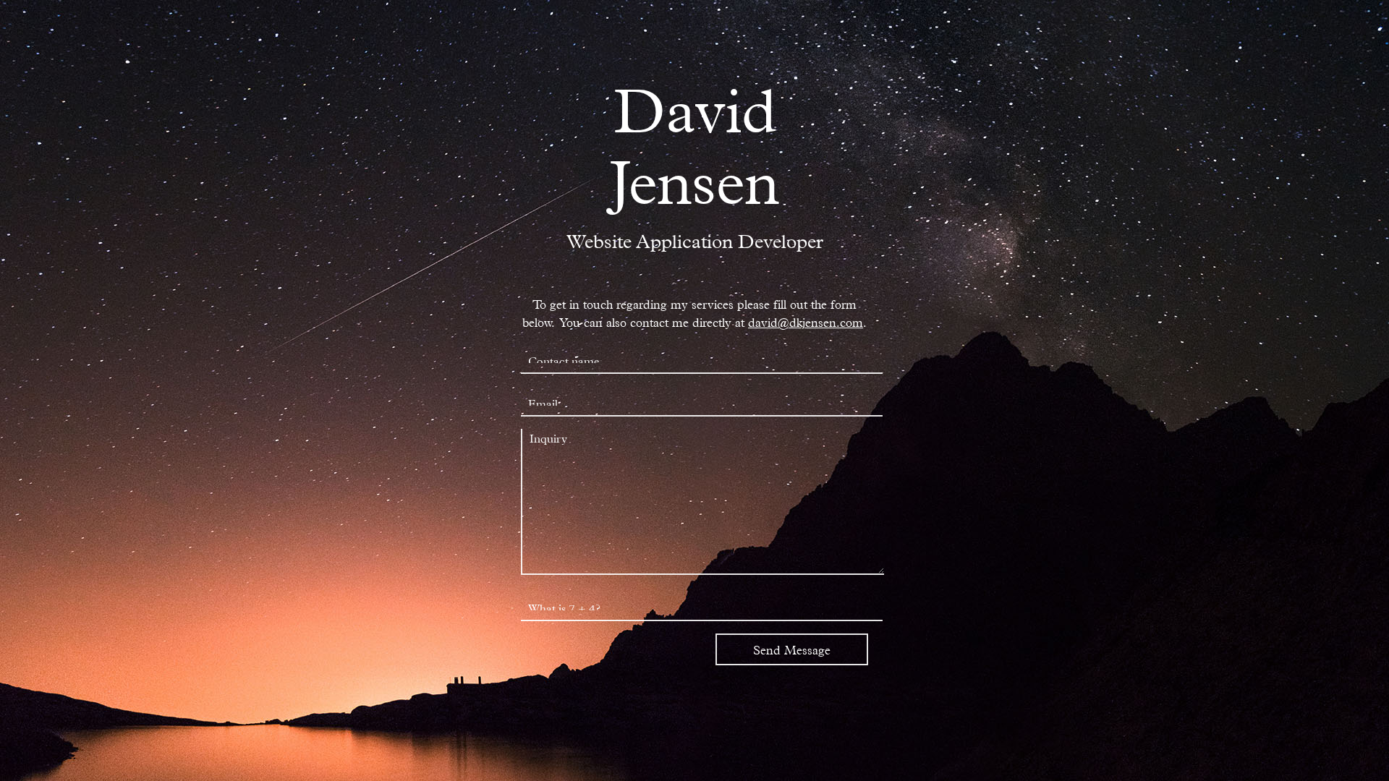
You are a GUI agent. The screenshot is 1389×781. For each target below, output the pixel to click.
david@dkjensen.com (805, 321)
